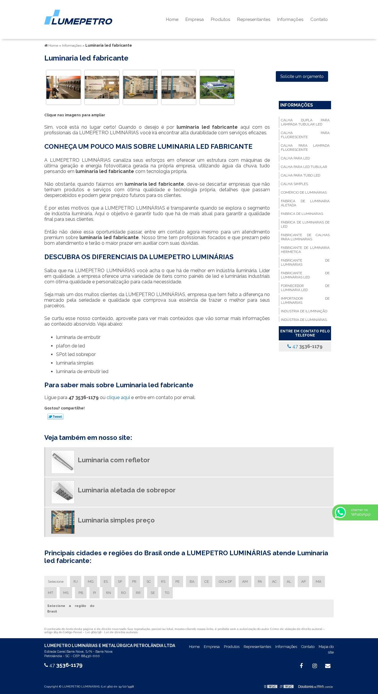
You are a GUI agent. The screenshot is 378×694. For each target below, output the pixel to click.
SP (120, 581)
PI (94, 593)
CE (206, 581)
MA (318, 581)
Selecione (55, 581)
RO (123, 593)
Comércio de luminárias (304, 192)
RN (108, 593)
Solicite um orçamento (302, 76)
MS (66, 593)
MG (91, 581)
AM (245, 581)
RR (138, 593)
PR (134, 581)
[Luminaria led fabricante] (63, 87)
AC (274, 581)
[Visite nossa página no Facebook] (301, 666)
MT (50, 593)
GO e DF (225, 581)
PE (177, 581)
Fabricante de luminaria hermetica (305, 250)
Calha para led (295, 158)
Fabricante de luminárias (305, 262)
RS (163, 581)
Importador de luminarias (305, 300)
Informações (290, 19)
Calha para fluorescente (305, 135)
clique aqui (118, 397)
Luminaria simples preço (116, 520)
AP (303, 581)
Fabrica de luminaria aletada (305, 203)
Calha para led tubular (304, 167)
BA (192, 581)
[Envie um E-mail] (328, 666)
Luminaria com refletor (114, 460)
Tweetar (55, 416)
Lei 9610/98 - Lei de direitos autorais (111, 632)
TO (167, 593)
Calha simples (294, 184)
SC (148, 581)
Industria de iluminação (304, 311)
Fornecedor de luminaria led (305, 288)
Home (172, 19)
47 (306, 346)
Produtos (220, 19)
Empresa (194, 19)
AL (289, 581)
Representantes (253, 19)
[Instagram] (314, 666)
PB (81, 593)
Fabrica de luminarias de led (305, 224)
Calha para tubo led (300, 175)
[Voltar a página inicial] (78, 16)
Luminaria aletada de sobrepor (127, 490)
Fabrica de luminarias (302, 214)
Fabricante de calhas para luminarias (305, 237)
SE (153, 593)
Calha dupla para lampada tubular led (305, 122)
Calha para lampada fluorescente (305, 147)
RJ (76, 581)
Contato (319, 19)
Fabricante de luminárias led (305, 275)
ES (106, 581)
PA (260, 581)
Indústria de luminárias (304, 320)
